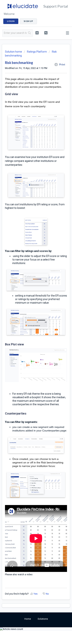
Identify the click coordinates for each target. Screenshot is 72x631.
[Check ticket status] (46, 33)
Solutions (43, 618)
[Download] (29, 322)
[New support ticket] (37, 33)
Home (27, 618)
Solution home (14, 51)
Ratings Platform (37, 51)
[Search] (30, 33)
